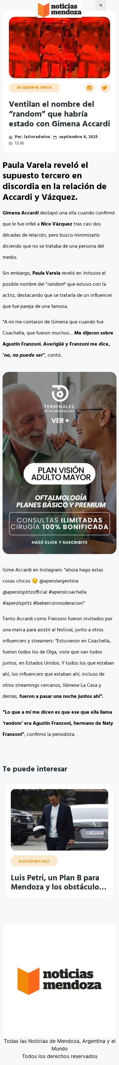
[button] (101, 5)
